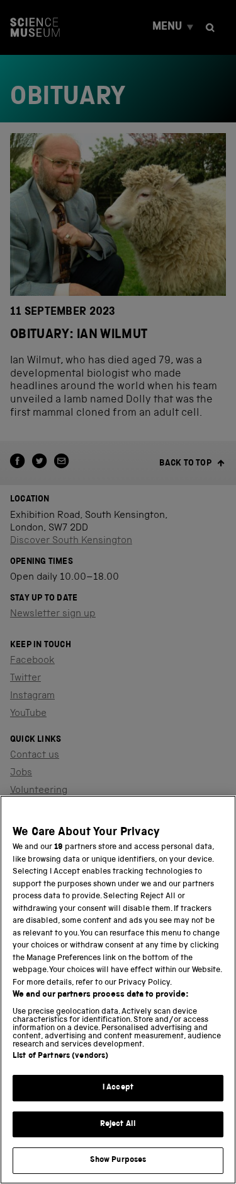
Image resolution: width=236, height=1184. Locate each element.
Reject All (118, 1124)
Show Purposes (118, 1160)
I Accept (118, 1088)
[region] (118, 989)
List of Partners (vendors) (60, 1056)
